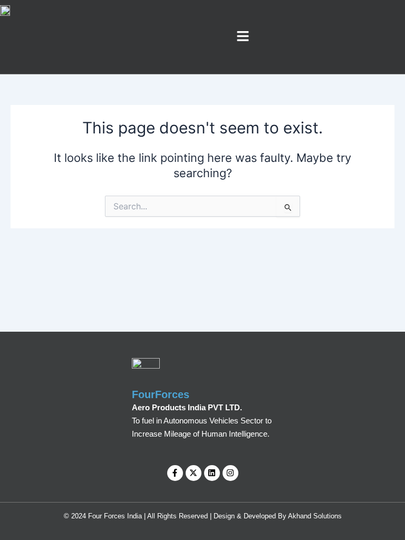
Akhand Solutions (315, 516)
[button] (243, 36)
